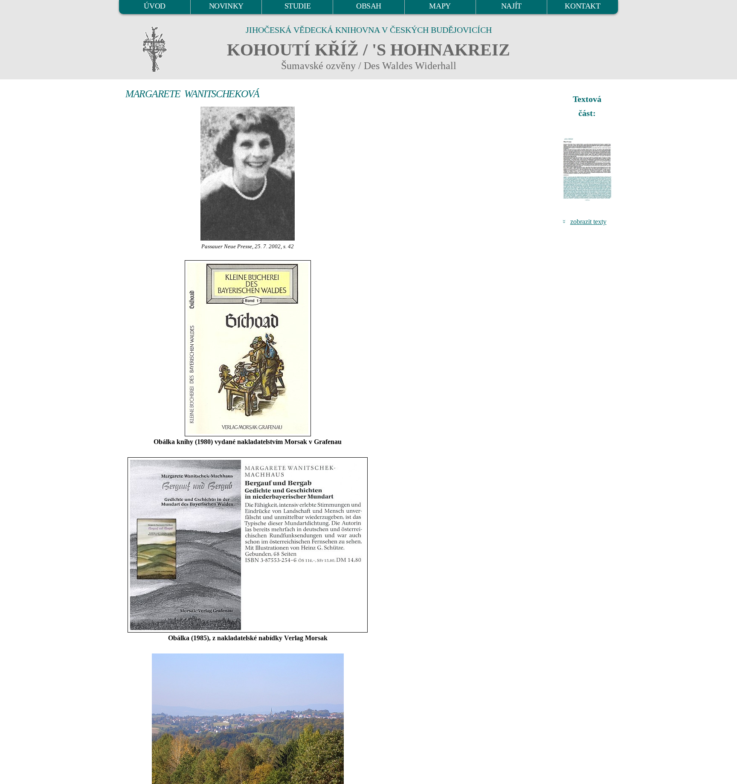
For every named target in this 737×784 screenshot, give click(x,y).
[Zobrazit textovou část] (588, 169)
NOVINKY (226, 6)
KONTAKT (582, 6)
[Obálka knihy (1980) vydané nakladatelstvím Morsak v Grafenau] (248, 348)
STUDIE (297, 6)
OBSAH (368, 6)
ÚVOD (154, 6)
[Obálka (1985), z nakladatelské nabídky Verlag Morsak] (248, 545)
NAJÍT (511, 6)
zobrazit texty (588, 221)
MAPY (439, 6)
